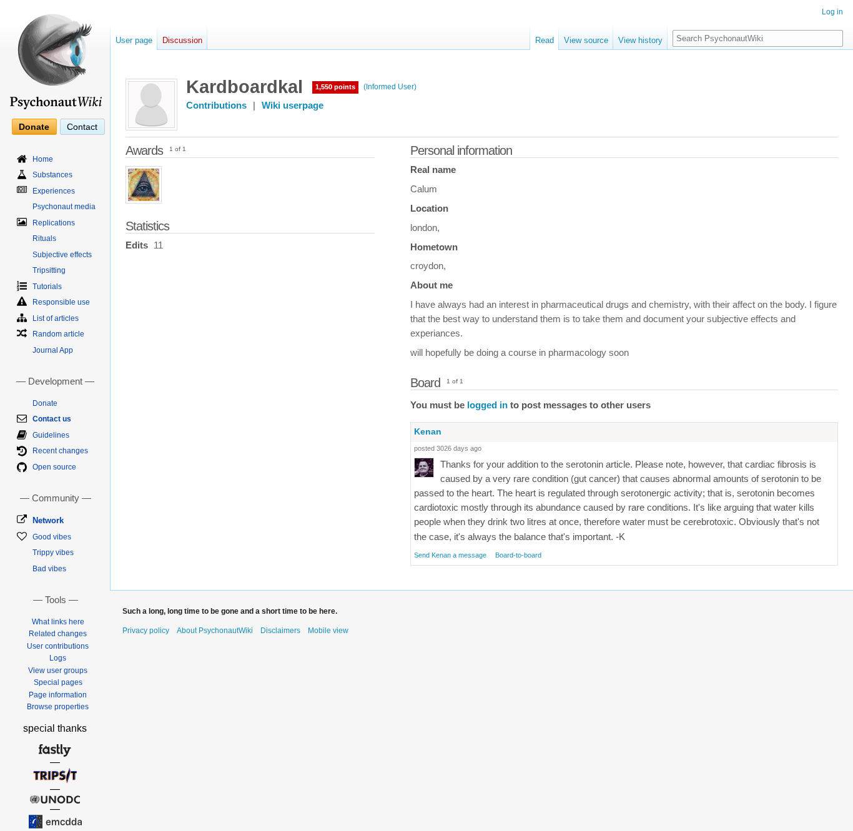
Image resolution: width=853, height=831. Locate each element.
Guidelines (50, 435)
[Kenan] (424, 467)
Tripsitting (49, 270)
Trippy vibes (53, 552)
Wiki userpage (292, 106)
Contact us (51, 419)
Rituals (44, 238)
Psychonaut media (64, 206)
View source (586, 40)
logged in (487, 405)
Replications (53, 223)
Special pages (58, 682)
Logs (57, 658)
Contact (82, 127)
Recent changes (60, 450)
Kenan (427, 431)
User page (134, 40)
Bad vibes (49, 568)
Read (544, 40)
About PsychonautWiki (215, 630)
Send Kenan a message (450, 555)
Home (42, 159)
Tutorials (47, 286)
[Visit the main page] (55, 56)
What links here (58, 621)
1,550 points (335, 87)
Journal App (52, 350)
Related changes (58, 633)
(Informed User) (390, 86)
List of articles (55, 318)
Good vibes (51, 537)
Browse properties (58, 706)
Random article (58, 334)
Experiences (53, 191)
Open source (54, 467)
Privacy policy (145, 630)
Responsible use (61, 302)
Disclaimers (280, 630)
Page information (58, 695)
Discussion (182, 40)
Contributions (216, 106)
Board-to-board (518, 555)
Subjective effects (62, 254)
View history (640, 40)
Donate (34, 127)
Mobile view (328, 630)
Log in (832, 11)
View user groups (57, 670)
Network (48, 520)
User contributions (58, 646)
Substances (52, 174)
